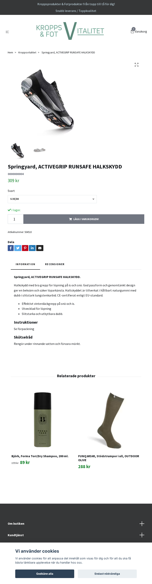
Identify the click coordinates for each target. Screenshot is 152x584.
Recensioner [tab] (55, 279)
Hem (10, 67)
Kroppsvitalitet (27, 67)
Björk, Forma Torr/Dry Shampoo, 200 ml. (39, 471)
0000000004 (16, 189)
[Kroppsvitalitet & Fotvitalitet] (70, 39)
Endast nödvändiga (107, 573)
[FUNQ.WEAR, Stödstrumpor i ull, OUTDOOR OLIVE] (109, 435)
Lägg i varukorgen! (86, 234)
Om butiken (16, 539)
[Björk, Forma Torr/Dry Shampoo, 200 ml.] (42, 435)
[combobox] (52, 214)
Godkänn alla (44, 573)
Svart (11, 206)
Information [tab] (25, 279)
